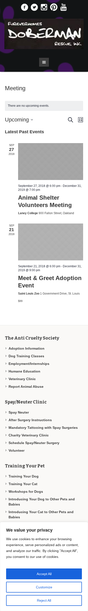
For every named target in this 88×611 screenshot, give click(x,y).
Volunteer (16, 450)
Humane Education (24, 371)
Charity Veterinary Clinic (29, 435)
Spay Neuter (19, 412)
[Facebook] (24, 7)
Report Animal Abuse (26, 386)
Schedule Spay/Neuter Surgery (34, 443)
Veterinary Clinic (22, 379)
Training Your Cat (23, 484)
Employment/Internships (29, 364)
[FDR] (44, 34)
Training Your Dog (24, 476)
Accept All (44, 574)
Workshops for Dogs (26, 491)
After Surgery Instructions (30, 420)
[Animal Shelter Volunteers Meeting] (50, 161)
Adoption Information (26, 348)
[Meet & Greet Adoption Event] (50, 242)
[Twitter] (34, 7)
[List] (79, 119)
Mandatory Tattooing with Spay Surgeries (43, 428)
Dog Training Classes (26, 356)
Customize (44, 587)
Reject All (44, 600)
